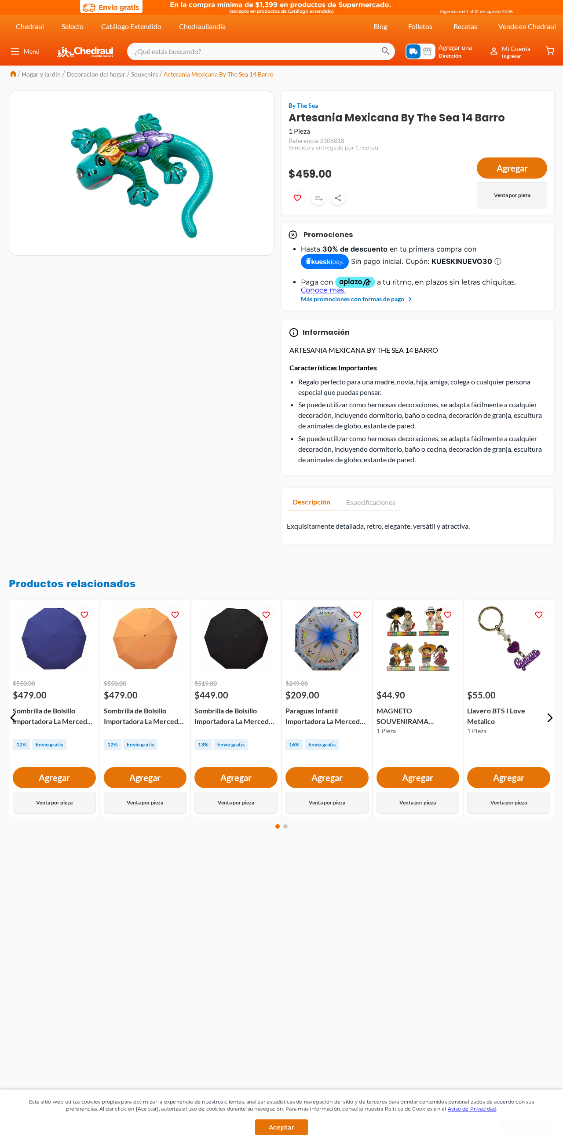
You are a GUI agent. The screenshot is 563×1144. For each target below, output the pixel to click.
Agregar (512, 168)
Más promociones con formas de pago (352, 299)
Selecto (73, 26)
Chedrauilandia (202, 26)
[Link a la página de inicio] (13, 74)
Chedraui (30, 26)
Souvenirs (144, 74)
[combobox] (261, 51)
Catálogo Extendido (131, 26)
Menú (32, 51)
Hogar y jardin (41, 74)
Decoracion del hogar (95, 74)
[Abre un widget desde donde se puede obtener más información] (527, 1129)
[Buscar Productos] (385, 51)
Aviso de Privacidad (472, 1109)
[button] (13, 717)
